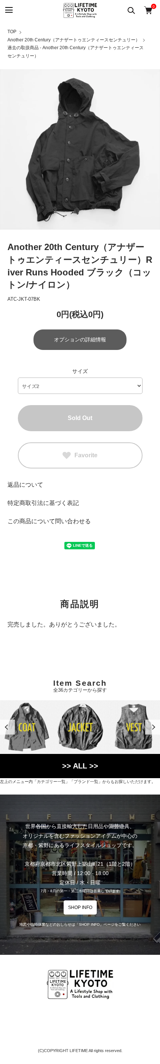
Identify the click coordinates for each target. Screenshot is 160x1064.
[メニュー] (8, 10)
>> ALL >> (80, 766)
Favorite (85, 455)
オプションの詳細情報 (80, 339)
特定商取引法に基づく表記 (43, 503)
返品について (25, 485)
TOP (11, 31)
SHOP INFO (80, 907)
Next (152, 727)
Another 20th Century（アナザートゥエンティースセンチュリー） (73, 39)
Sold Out (80, 418)
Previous (7, 727)
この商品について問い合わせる (49, 521)
